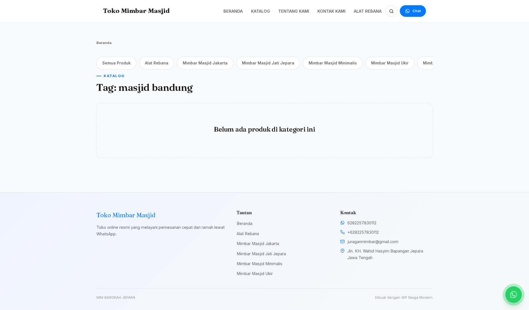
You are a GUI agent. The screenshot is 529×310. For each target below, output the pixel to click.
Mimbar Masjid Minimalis (333, 63)
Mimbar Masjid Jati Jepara (268, 63)
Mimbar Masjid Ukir (390, 63)
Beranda (104, 42)
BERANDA (233, 11)
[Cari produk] (391, 11)
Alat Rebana (156, 63)
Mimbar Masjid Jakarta (205, 63)
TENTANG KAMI (293, 11)
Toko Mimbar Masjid (136, 11)
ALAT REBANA (368, 11)
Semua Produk (116, 63)
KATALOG (260, 11)
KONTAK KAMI (331, 11)
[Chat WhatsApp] (513, 294)
